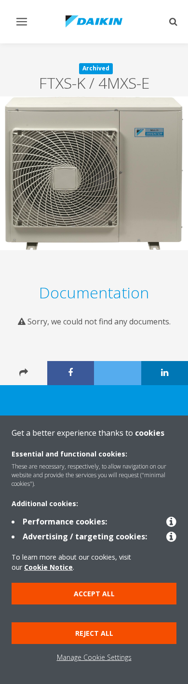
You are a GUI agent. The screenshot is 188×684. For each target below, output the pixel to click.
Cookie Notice (48, 567)
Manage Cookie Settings (94, 657)
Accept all (94, 593)
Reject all (94, 633)
